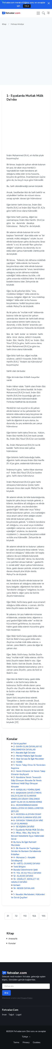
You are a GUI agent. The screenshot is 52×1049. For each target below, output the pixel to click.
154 (34, 916)
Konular (12, 943)
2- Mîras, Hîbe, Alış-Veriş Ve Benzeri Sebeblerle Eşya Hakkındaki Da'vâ (27, 836)
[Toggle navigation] (38, 13)
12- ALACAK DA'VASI (23, 876)
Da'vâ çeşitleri (19, 743)
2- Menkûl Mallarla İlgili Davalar (27, 756)
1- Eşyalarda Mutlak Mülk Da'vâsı (28, 830)
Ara (6, 993)
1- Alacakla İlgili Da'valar (24, 752)
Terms (16, 1042)
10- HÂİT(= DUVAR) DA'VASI (26, 863)
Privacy (26, 1042)
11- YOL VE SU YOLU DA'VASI (27, 873)
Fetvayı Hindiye (17, 24)
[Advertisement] (26, 53)
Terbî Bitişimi (19, 867)
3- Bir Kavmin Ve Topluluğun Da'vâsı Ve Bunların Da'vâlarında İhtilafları (26, 851)
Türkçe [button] (25, 1036)
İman (4, 1014)
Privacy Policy (26, 998)
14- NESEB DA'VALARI (23, 888)
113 (24, 916)
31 (8, 916)
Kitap (4, 24)
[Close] (48, 3)
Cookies (36, 1042)
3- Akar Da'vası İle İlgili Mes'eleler (28, 759)
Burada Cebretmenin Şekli (25, 870)
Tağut (11, 1014)
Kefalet (16, 885)
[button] (43, 13)
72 (16, 916)
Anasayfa (12, 938)
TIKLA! (26, 6)
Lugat (18, 1014)
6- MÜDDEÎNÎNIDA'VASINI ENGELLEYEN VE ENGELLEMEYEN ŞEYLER (27, 808)
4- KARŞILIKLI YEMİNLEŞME (26, 789)
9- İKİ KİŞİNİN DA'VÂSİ (23, 826)
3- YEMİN (17, 762)
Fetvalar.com (20, 1031)
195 (43, 916)
